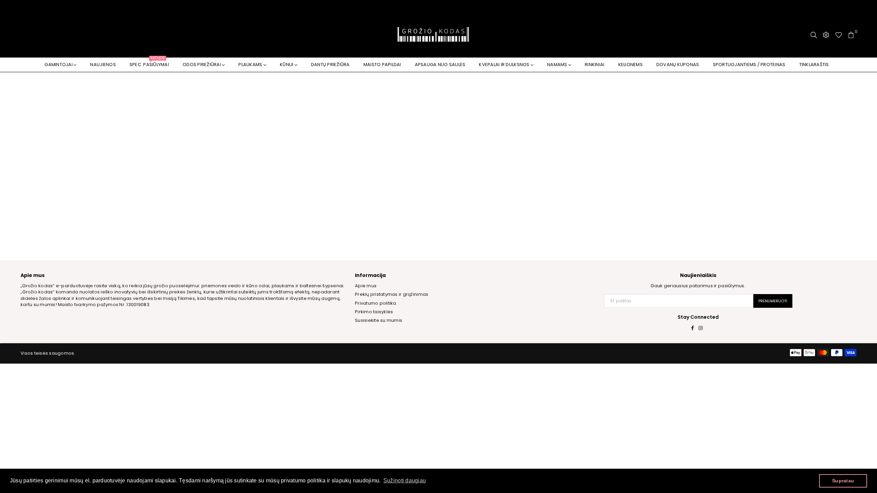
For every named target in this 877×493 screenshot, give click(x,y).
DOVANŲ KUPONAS (677, 64)
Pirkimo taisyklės (374, 311)
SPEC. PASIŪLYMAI (149, 63)
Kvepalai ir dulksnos (504, 64)
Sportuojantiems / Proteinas (749, 64)
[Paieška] (813, 35)
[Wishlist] (838, 35)
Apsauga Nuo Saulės (440, 64)
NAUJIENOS (102, 64)
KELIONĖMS (630, 64)
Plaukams (250, 64)
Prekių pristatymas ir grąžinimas (391, 294)
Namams (557, 64)
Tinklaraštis (814, 64)
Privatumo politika (375, 303)
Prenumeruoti (772, 301)
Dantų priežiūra (330, 64)
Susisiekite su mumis (378, 320)
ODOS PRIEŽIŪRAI (202, 64)
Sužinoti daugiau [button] (404, 480)
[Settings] (826, 35)
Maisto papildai (382, 64)
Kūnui (287, 64)
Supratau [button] (843, 480)
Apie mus (365, 285)
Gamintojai (59, 64)
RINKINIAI (594, 64)
